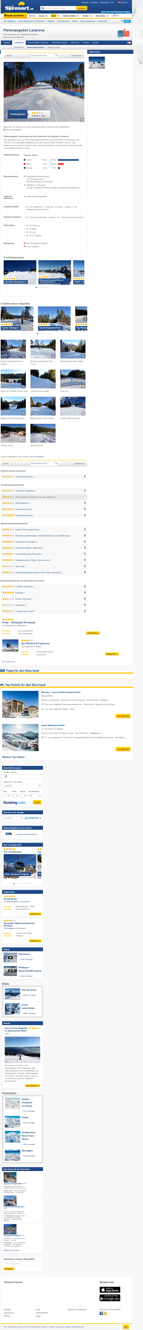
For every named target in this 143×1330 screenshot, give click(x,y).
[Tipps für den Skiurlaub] (125, 21)
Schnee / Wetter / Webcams (38, 43)
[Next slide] (82, 272)
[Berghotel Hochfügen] (10, 1229)
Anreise (86, 43)
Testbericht (19, 43)
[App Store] (110, 1293)
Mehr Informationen (75, 1327)
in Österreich (20, 625)
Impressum (9, 1313)
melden (39, 457)
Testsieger (85, 2)
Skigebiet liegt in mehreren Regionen (115, 12)
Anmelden (9, 1269)
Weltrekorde (104, 2)
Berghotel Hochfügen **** (14, 1236)
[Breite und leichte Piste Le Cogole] (13, 349)
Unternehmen (42, 1313)
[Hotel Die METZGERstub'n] (10, 1200)
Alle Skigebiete (9, 21)
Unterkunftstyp (33, 791)
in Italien (37, 646)
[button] (14, 803)
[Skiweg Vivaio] (13, 433)
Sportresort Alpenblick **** (15, 1184)
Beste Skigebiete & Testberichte (31, 21)
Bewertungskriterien (36, 47)
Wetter (75, 21)
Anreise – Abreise (10, 772)
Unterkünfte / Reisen (59, 43)
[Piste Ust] (72, 379)
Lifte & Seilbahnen (87, 21)
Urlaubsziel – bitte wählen (13, 782)
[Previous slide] (6, 272)
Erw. (5, 791)
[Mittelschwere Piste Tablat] (72, 349)
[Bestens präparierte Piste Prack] (43, 349)
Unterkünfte (102, 21)
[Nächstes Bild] (39, 867)
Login (38, 1316)
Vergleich (50, 21)
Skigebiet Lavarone (29, 34)
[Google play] (110, 1301)
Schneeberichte (63, 21)
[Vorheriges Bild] (6, 867)
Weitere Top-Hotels (13, 757)
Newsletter (94, 2)
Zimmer (23, 791)
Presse (7, 1316)
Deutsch (123, 2)
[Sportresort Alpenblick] (10, 1177)
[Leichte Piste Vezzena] (72, 406)
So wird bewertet (13, 130)
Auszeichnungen (53, 47)
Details (104, 700)
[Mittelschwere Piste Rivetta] (13, 406)
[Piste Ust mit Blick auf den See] (13, 379)
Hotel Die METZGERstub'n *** (14, 1208)
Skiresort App (107, 1282)
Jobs (112, 2)
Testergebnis (19, 47)
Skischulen (75, 43)
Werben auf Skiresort (77, 1309)
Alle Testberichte (8, 662)
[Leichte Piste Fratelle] (43, 379)
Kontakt (95, 43)
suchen (37, 802)
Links (38, 1309)
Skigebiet (6, 43)
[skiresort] (19, 7)
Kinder (14, 791)
